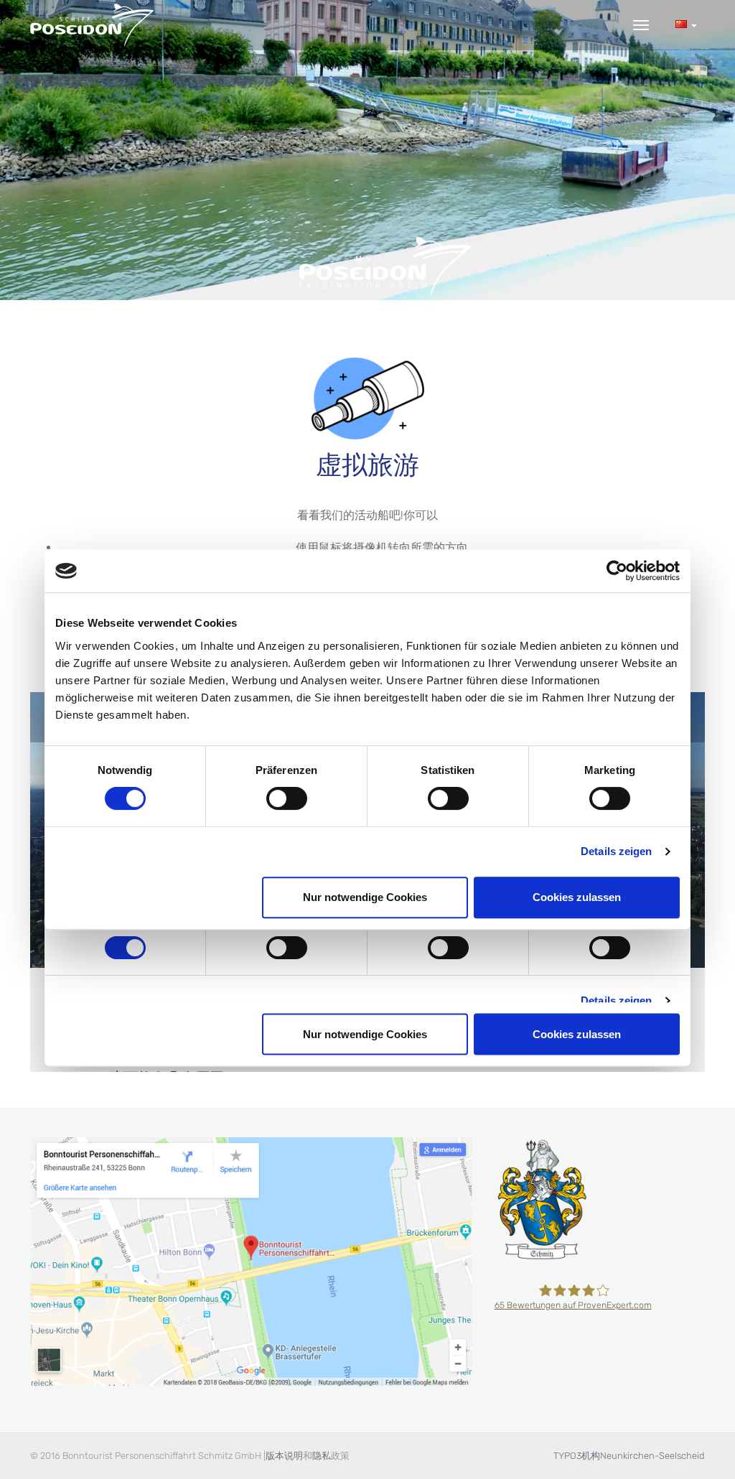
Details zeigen (616, 851)
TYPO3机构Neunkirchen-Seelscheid (629, 1455)
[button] (686, 25)
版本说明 (284, 1455)
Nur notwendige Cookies (365, 897)
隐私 (321, 1455)
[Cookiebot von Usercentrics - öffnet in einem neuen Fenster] (617, 571)
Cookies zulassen (577, 897)
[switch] (286, 798)
